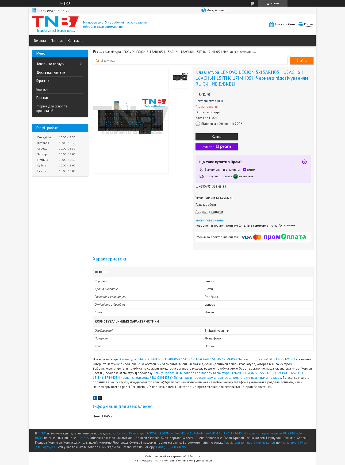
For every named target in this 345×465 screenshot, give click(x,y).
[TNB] (55, 24)
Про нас (57, 40)
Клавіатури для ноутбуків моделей (249, 442)
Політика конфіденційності (194, 460)
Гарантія (42, 81)
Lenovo (122, 433)
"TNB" (42, 433)
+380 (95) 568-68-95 (171, 447)
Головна (40, 40)
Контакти (75, 40)
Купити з (209, 147)
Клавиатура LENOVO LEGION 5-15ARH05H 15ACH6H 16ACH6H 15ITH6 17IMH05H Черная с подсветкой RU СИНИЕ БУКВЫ (207, 359)
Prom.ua (194, 456)
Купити (217, 136)
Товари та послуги (50, 64)
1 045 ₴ (82, 438)
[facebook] (95, 399)
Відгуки (42, 89)
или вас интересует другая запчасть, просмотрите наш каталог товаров (230, 377)
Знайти (302, 60)
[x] (100, 399)
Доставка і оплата (50, 72)
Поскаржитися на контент (157, 460)
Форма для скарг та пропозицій (52, 108)
